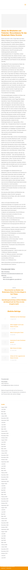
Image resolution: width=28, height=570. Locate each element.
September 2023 (5, 461)
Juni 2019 (3, 557)
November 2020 (4, 525)
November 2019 (4, 551)
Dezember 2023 (4, 455)
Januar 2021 (4, 520)
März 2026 (3, 413)
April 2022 (3, 492)
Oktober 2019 (4, 553)
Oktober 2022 (4, 479)
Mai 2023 (3, 468)
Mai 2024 (3, 444)
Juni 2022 (3, 488)
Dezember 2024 (4, 433)
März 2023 (3, 470)
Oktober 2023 (4, 459)
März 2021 (3, 516)
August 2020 (4, 531)
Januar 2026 (4, 416)
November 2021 (4, 501)
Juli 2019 (3, 555)
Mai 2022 (3, 490)
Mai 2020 (3, 538)
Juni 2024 (3, 442)
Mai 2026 (3, 411)
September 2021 (5, 505)
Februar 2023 (4, 472)
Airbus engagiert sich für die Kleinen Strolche (16, 325)
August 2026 (4, 407)
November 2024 (4, 435)
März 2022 (3, 494)
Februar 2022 (4, 496)
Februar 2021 (4, 518)
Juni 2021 (3, 512)
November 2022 (4, 477)
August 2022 (4, 483)
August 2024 (4, 440)
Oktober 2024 (4, 437)
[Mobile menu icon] (25, 4)
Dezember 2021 (4, 499)
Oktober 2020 (4, 527)
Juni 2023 (3, 466)
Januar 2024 (4, 453)
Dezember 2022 (4, 475)
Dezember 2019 (4, 549)
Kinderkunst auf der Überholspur (17, 316)
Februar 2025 (4, 431)
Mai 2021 (3, 514)
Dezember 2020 (4, 523)
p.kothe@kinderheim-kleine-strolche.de (10, 385)
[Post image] (5, 319)
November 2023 (4, 457)
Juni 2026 (3, 409)
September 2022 (5, 481)
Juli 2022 (3, 485)
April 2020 (3, 540)
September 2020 (5, 529)
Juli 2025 (3, 422)
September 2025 (5, 420)
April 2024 (3, 446)
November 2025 (4, 418)
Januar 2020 (4, 547)
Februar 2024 (4, 451)
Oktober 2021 (4, 503)
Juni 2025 (3, 424)
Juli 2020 (3, 533)
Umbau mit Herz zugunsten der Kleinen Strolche (17, 357)
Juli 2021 (3, 509)
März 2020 (3, 542)
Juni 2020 (3, 536)
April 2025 (3, 427)
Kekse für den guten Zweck (16, 332)
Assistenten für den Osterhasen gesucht (17, 341)
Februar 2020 (4, 544)
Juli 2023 (3, 464)
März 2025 (3, 429)
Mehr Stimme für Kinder (16, 348)
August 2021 (4, 507)
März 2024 (3, 448)
